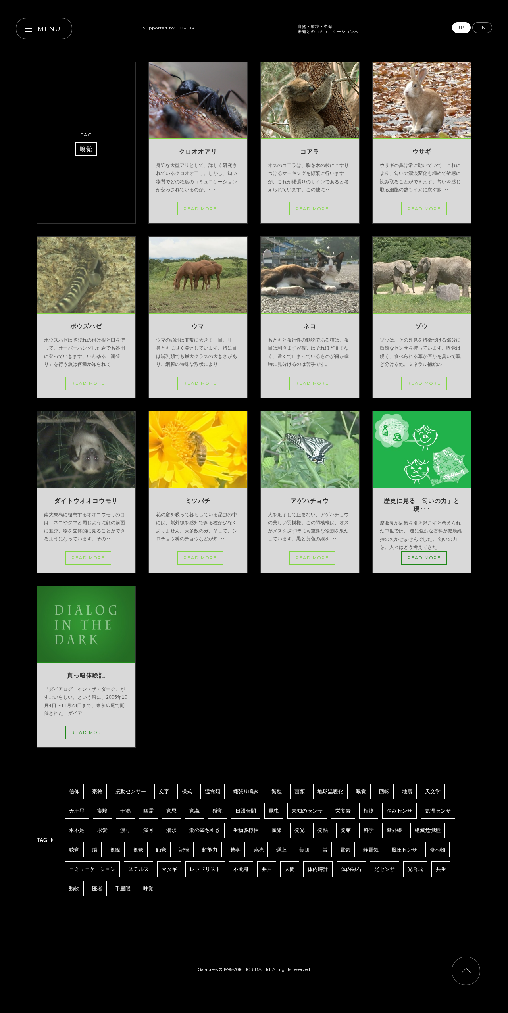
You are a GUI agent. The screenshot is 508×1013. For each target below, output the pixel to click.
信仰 (74, 791)
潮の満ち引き (204, 830)
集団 (304, 850)
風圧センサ (404, 850)
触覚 (161, 850)
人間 (290, 869)
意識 (194, 811)
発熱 (323, 830)
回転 (384, 791)
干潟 (125, 811)
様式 (187, 791)
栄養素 (343, 811)
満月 (148, 830)
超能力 (209, 850)
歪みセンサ (399, 811)
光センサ (384, 869)
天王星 (77, 811)
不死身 (241, 869)
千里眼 (123, 889)
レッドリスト (205, 869)
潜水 (171, 830)
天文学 (433, 791)
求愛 (102, 830)
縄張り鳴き (246, 791)
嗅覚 (361, 791)
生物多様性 (246, 830)
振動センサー (130, 791)
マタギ (169, 869)
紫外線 (394, 830)
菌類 (299, 791)
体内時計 (318, 869)
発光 (299, 830)
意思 (171, 811)
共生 (441, 869)
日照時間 (245, 811)
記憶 (184, 850)
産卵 (276, 830)
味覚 (148, 889)
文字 (164, 791)
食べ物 (437, 850)
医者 (97, 889)
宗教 (97, 791)
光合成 (415, 869)
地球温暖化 (330, 791)
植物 (369, 811)
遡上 (281, 850)
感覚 (217, 811)
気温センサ (438, 811)
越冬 (235, 850)
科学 (369, 830)
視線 (115, 850)
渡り (125, 830)
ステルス (138, 869)
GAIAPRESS (246, 24)
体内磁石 (351, 869)
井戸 (267, 869)
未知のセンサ (307, 811)
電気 (345, 850)
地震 (407, 791)
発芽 (346, 830)
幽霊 (148, 811)
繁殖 (276, 791)
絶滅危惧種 (428, 830)
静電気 (371, 850)
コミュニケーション (92, 869)
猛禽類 (212, 791)
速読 (258, 850)
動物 (74, 889)
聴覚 (74, 850)
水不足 (77, 830)
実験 (102, 811)
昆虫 (274, 811)
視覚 (138, 850)
